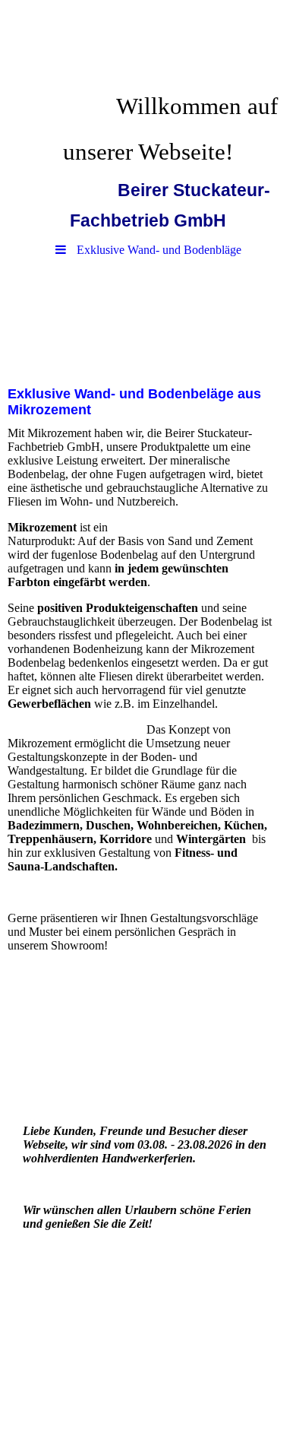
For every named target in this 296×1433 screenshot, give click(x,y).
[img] (148, 42)
